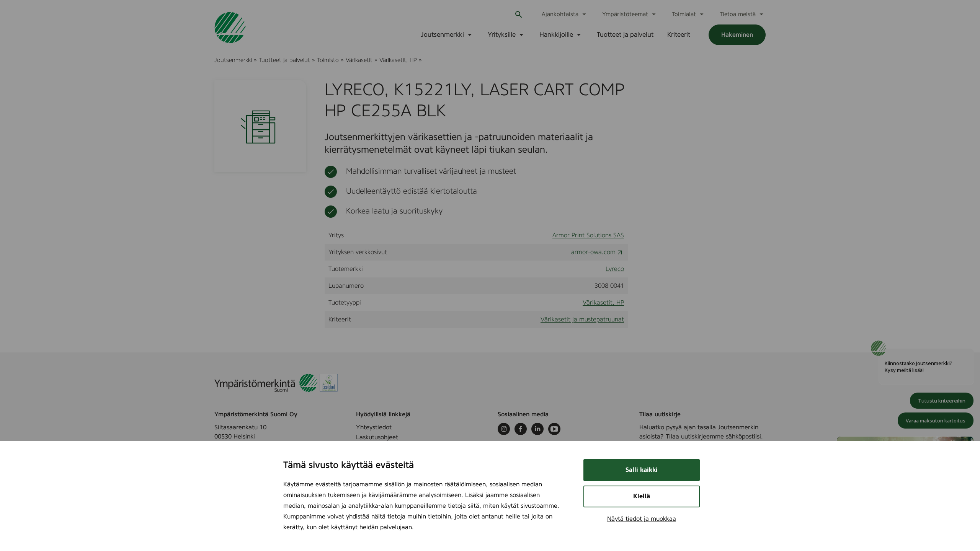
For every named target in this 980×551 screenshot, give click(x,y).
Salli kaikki (642, 470)
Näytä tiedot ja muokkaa (641, 519)
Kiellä (641, 496)
